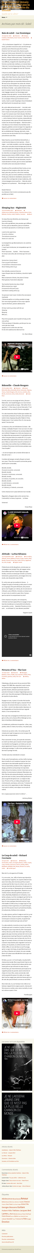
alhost (30, 214)
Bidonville (4, 390)
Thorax (23, 560)
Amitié (18, 1199)
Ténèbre (17, 214)
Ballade (13, 558)
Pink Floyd (28, 1214)
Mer (29, 392)
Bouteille (13, 390)
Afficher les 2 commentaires (11, 544)
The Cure (18, 676)
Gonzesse (13, 864)
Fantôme (4, 38)
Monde (4, 560)
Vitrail (27, 38)
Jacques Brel (25, 1210)
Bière (11, 1202)
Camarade (23, 390)
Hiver (29, 212)
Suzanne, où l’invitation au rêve (10, 1161)
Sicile (13, 394)
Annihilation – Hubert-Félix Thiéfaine (11, 1150)
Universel (21, 394)
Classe (3, 392)
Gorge (22, 558)
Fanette (7, 864)
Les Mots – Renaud (7, 1155)
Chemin (4, 1204)
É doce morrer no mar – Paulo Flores (19, 1180)
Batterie (12, 212)
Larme (5, 1213)
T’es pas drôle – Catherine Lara (17, 1178)
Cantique (25, 36)
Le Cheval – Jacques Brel (8, 1153)
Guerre (18, 864)
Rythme (16, 1216)
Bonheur (17, 1202)
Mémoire (20, 1214)
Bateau (21, 862)
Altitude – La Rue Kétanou (14, 554)
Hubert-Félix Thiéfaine (11, 1210)
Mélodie (4, 214)
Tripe (14, 1219)
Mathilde (10, 866)
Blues (9, 390)
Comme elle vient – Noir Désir (14, 1183)
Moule (17, 866)
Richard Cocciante (25, 866)
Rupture (12, 1216)
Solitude (4, 1219)
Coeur (11, 1204)
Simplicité (23, 1216)
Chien (8, 674)
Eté (16, 392)
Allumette (23, 861)
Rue (16, 560)
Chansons (17, 36)
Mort (11, 1214)
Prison (12, 560)
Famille (13, 674)
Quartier (10, 676)
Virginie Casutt (18, 562)
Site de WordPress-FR (8, 1242)
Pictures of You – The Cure (14, 670)
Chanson (27, 1202)
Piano (23, 1214)
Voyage (9, 562)
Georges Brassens (9, 1207)
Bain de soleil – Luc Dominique (16, 33)
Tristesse (18, 1219)
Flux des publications (7, 1236)
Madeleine (4, 866)
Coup (3, 864)
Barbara (4, 1202)
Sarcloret (8, 394)
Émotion (5, 1221)
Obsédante (10, 38)
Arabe (10, 862)
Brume (16, 212)
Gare (16, 674)
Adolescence (7, 1198)
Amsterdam (5, 862)
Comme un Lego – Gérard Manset (21, 1186)
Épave (26, 212)
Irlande (22, 864)
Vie (2, 562)
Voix (5, 562)
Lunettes (24, 392)
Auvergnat (15, 862)
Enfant (23, 1204)
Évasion (17, 558)
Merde (3, 394)
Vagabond (28, 560)
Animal (25, 388)
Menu (3, 17)
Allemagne (24, 672)
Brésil (18, 390)
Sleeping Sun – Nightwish (14, 207)
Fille (27, 1204)
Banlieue (4, 674)
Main (30, 558)
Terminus (22, 214)
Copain (29, 862)
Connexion (4, 1233)
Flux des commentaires (8, 1239)
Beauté (8, 1202)
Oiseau (8, 560)
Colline (25, 862)
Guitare (26, 558)
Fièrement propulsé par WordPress (11, 1249)
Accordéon (29, 556)
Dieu (16, 1204)
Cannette (21, 212)
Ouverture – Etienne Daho (9, 1158)
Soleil (23, 38)
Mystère (20, 674)
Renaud (8, 1216)
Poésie (4, 1216)
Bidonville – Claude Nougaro (15, 385)
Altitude (4, 558)
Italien (26, 864)
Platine (25, 674)
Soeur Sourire (18, 38)
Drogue (19, 1204)
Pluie (29, 674)
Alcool (15, 1199)
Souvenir (9, 1219)
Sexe (19, 1216)
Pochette (4, 676)
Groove (20, 392)
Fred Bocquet (12, 868)
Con (14, 1204)
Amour (8, 558)
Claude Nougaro (10, 392)
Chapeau (29, 390)
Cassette (21, 1202)
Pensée (9, 214)
